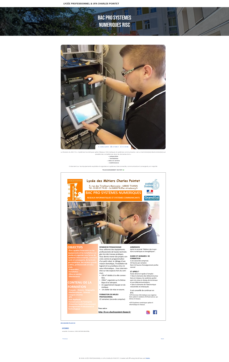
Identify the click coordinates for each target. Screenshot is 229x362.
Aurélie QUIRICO (104, 146)
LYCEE (76, 331)
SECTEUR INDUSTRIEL (84, 331)
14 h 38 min (125, 146)
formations (71, 331)
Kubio (148, 358)
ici (123, 170)
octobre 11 (115, 146)
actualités (64, 331)
